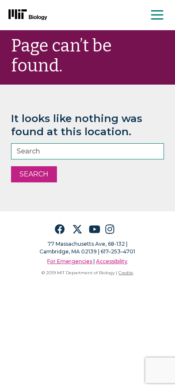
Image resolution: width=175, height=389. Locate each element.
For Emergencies (69, 261)
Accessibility (111, 261)
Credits (126, 272)
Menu (157, 15)
